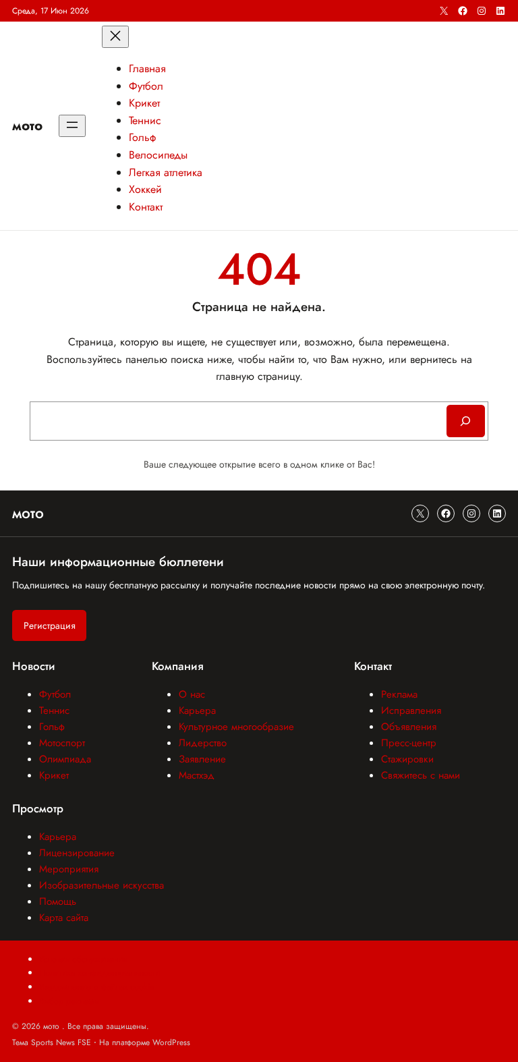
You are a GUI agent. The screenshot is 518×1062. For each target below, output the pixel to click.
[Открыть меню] (72, 126)
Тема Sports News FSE (51, 1042)
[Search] (466, 421)
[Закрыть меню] (115, 37)
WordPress (171, 1042)
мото (27, 125)
